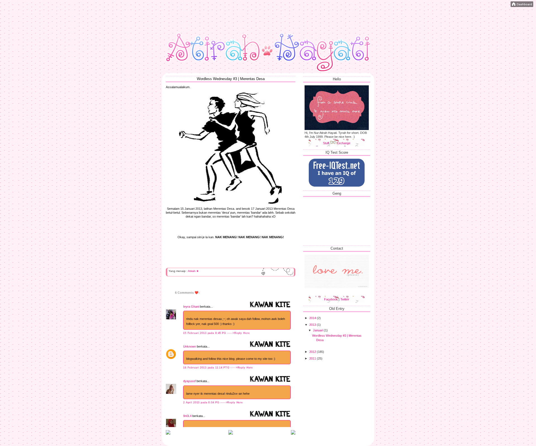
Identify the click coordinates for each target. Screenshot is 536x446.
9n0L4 (187, 416)
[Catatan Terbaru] (168, 433)
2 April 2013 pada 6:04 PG (201, 402)
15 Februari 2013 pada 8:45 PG (205, 333)
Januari (318, 330)
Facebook (331, 299)
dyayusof (189, 381)
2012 (313, 351)
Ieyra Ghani (191, 306)
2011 (313, 358)
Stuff (326, 143)
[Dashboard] (522, 4)
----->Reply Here (238, 333)
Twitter (344, 299)
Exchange (343, 143)
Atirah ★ (193, 271)
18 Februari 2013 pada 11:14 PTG (206, 367)
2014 (313, 318)
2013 (313, 324)
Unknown (189, 346)
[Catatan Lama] (293, 433)
